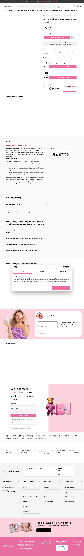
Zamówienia (47, 496)
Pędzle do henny (65, 212)
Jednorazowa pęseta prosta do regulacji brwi (59, 63)
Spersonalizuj (41, 287)
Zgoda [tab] (22, 271)
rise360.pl (79, 545)
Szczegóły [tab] (42, 271)
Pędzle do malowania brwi (22, 212)
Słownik (25, 501)
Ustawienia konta (48, 501)
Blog (24, 492)
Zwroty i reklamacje (70, 487)
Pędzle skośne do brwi (67, 15)
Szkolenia (25, 487)
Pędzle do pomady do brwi (34, 212)
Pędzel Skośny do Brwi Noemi (17, 145)
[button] (73, 37)
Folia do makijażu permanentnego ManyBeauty (60, 74)
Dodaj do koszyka (56, 37)
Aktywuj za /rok (69, 90)
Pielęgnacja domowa (69, 10)
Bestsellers (24, 10)
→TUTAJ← (55, 1)
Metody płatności (69, 501)
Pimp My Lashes (46, 15)
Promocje (17, 10)
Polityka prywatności (70, 496)
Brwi (29, 10)
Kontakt (25, 506)
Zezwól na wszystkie (61, 287)
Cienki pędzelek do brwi (56, 212)
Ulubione (46, 492)
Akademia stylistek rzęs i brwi (31, 496)
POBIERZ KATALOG (44, 530)
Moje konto (47, 487)
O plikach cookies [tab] (62, 271)
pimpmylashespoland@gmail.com (47, 471)
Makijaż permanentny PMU (56, 10)
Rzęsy (33, 10)
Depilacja (45, 10)
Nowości (11, 10)
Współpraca (26, 511)
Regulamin (68, 492)
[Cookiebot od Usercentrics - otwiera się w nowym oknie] (64, 267)
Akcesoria (39, 10)
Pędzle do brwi (58, 15)
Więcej (77, 10)
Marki (6, 10)
